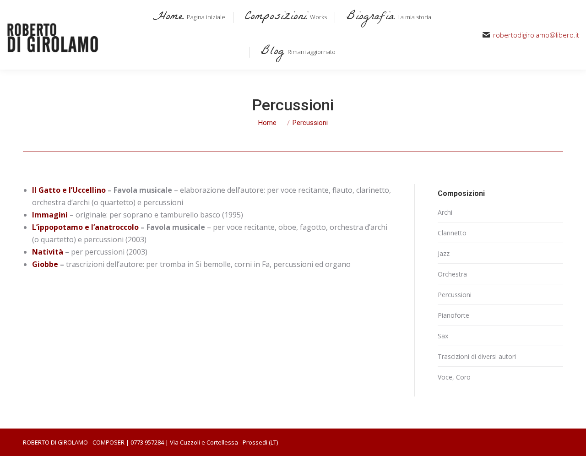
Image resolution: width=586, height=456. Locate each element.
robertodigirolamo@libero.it (536, 35)
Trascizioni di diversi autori (477, 356)
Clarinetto (452, 232)
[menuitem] (187, 17)
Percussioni (455, 294)
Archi (445, 212)
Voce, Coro (454, 377)
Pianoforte (453, 315)
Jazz (444, 253)
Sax (443, 335)
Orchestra (452, 274)
